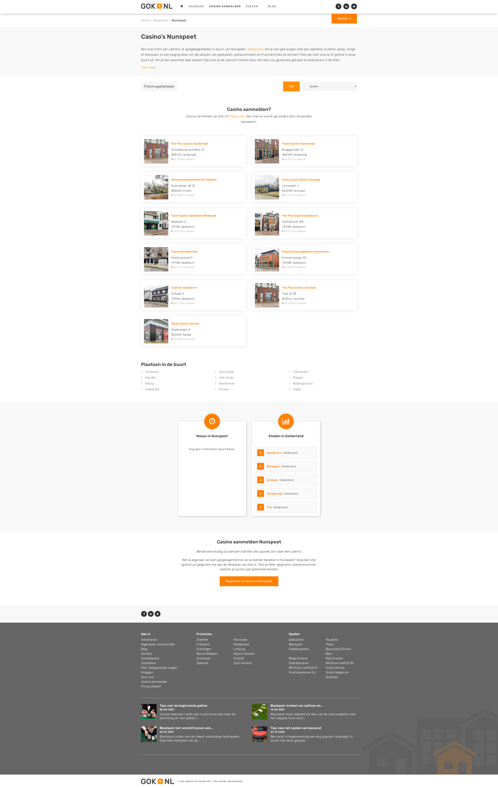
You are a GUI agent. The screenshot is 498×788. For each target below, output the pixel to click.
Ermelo (224, 389)
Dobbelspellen (299, 649)
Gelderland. (255, 49)
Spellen (342, 18)
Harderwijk (226, 383)
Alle (291, 86)
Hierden (150, 377)
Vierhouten (301, 372)
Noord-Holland (243, 653)
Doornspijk (226, 372)
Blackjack (295, 644)
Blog (272, 6)
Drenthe (202, 639)
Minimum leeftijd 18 (339, 663)
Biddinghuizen (303, 383)
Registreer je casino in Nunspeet (249, 581)
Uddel (297, 389)
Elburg (149, 383)
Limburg (239, 649)
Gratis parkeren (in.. (303, 672)
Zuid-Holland (242, 663)
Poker (330, 644)
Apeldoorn (274, 453)
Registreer (237, 116)
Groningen (203, 649)
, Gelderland (278, 453)
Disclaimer (148, 663)
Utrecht (238, 658)
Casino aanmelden (154, 682)
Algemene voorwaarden (158, 644)
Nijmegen (273, 466)
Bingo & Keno (298, 658)
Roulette (332, 639)
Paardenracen (299, 663)
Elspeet (298, 377)
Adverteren (149, 639)
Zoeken (252, 6)
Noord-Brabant (207, 653)
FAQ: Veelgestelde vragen (159, 668)
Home (145, 20)
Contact (146, 653)
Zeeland (202, 663)
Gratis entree (335, 668)
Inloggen (196, 6)
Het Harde (226, 377)
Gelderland (160, 20)
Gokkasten (296, 639)
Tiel (269, 507)
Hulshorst (152, 372)
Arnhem (272, 480)
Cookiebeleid (150, 658)
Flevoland (240, 639)
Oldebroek (152, 389)
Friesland (203, 644)
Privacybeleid (150, 686)
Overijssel (203, 658)
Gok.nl (145, 634)
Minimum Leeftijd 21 (303, 668)
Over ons (147, 677)
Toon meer (148, 67)
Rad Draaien (334, 658)
